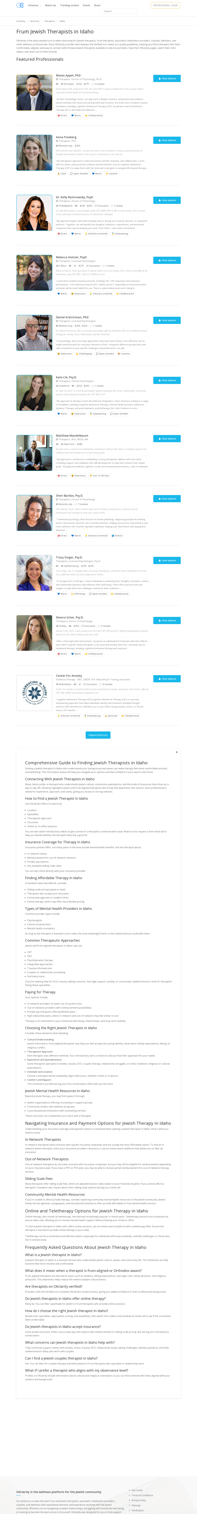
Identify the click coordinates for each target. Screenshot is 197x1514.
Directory (33, 5)
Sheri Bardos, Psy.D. (69, 495)
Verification (138, 1510)
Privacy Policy (139, 1500)
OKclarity (20, 21)
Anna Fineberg (66, 137)
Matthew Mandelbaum (72, 435)
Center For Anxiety (69, 675)
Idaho (62, 21)
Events (86, 5)
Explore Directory (98, 735)
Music (97, 5)
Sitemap (136, 1505)
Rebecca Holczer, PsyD (71, 257)
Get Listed (137, 1490)
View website (168, 78)
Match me (50, 5)
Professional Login (165, 5)
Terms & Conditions (142, 1495)
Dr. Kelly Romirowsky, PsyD (74, 197)
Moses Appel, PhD (68, 75)
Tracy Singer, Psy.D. (69, 557)
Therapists (49, 21)
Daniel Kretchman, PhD (72, 317)
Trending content (69, 5)
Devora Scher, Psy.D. (70, 617)
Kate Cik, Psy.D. (66, 377)
